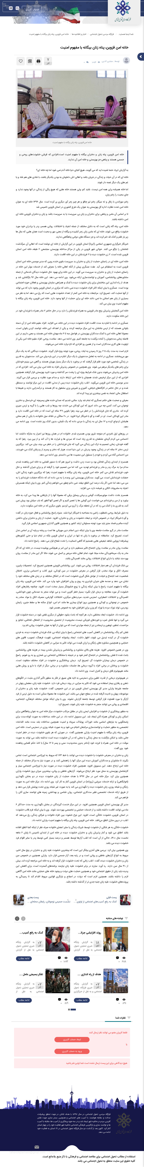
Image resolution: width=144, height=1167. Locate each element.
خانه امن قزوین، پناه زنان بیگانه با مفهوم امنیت (49, 34)
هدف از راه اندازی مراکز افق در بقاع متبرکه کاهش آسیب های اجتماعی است (88, 974)
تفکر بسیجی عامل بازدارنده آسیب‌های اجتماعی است (30, 974)
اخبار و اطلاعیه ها (79, 34)
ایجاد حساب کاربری (72, 1040)
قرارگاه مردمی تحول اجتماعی (102, 34)
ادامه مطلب (81, 959)
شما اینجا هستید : (125, 34)
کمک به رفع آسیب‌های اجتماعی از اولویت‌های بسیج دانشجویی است (30, 932)
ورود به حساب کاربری (72, 1051)
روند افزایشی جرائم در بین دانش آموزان (88, 932)
